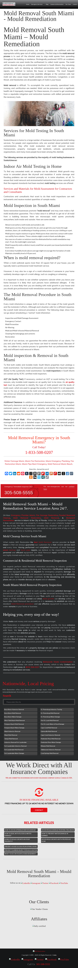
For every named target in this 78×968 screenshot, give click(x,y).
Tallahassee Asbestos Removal (50, 749)
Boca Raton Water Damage (12, 717)
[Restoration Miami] (39, 951)
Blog (47, 4)
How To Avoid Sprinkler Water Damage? (20, 830)
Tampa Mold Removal (11, 739)
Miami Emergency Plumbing (58, 461)
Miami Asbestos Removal (12, 731)
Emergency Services (37, 4)
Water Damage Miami (14, 461)
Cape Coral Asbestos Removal (50, 735)
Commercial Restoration (56, 4)
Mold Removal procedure (22, 604)
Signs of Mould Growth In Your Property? (17, 840)
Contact (39, 810)
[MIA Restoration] (10, 4)
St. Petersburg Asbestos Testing (51, 709)
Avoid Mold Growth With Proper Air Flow (56, 840)
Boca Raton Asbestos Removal (14, 709)
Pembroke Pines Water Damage (51, 742)
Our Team (68, 4)
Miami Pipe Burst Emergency (34, 464)
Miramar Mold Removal (48, 746)
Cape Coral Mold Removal (49, 728)
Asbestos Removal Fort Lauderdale (15, 742)
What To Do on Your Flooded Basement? (20, 854)
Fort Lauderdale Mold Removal (13, 749)
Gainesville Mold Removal (49, 731)
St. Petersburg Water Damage (50, 717)
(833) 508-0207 (32, 667)
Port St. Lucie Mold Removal (49, 720)
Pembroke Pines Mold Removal (50, 739)
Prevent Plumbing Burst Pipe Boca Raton (21, 850)
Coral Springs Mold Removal (49, 753)
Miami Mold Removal (10, 735)
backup (9, 550)
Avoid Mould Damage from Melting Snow (58, 830)
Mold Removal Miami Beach (60, 464)
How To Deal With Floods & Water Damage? (18, 834)
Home (27, 4)
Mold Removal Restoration (27, 518)
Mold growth (48, 598)
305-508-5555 (18, 492)
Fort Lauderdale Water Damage (14, 753)
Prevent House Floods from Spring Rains (21, 846)
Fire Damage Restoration (47, 515)
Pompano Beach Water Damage (14, 728)
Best (36, 542)
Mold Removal (51, 518)
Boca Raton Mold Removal (12, 713)
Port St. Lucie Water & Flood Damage (52, 724)
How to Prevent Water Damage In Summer (55, 834)
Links (54, 955)
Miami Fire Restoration (35, 461)
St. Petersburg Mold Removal (50, 713)
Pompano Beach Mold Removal (14, 724)
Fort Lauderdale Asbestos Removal (15, 746)
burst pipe (25, 550)
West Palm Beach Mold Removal (14, 720)
